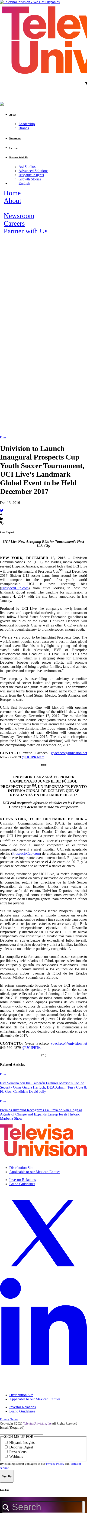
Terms (14, 1419)
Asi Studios (27, 167)
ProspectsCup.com (15, 588)
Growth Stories (30, 179)
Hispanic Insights (31, 175)
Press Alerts (17, 1452)
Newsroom (19, 215)
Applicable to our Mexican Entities (34, 1172)
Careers (14, 223)
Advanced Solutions (33, 171)
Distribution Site (21, 1168)
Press (3, 437)
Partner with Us (26, 231)
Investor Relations (22, 1180)
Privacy (5, 1419)
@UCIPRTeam (33, 757)
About (12, 200)
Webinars (16, 1456)
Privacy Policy (55, 1463)
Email (12, 1427)
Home (12, 193)
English (24, 183)
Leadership (27, 124)
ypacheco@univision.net (69, 753)
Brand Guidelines (22, 1184)
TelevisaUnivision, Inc (37, 1423)
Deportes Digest (21, 1447)
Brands (24, 128)
